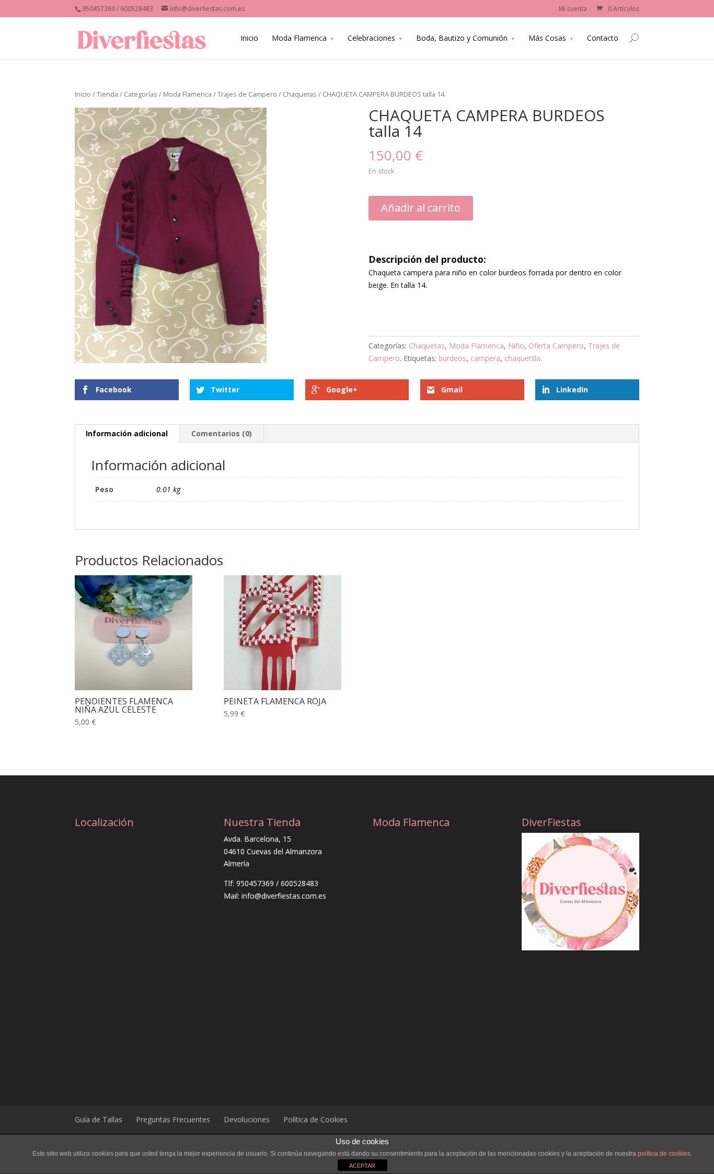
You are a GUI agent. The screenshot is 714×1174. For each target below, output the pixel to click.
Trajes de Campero (247, 94)
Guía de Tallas (98, 1119)
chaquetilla (522, 358)
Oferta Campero (556, 346)
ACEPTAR (362, 1166)
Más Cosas (547, 38)
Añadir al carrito (420, 208)
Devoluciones (247, 1119)
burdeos (452, 358)
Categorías (140, 94)
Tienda (107, 94)
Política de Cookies (315, 1119)
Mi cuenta (573, 8)
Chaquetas (300, 94)
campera (485, 358)
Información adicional (127, 433)
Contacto (602, 38)
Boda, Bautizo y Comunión (462, 38)
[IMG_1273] (171, 235)
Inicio (249, 38)
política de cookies (664, 1153)
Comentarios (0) (221, 433)
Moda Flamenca (299, 38)
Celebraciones (371, 38)
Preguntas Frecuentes (173, 1119)
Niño (516, 346)
